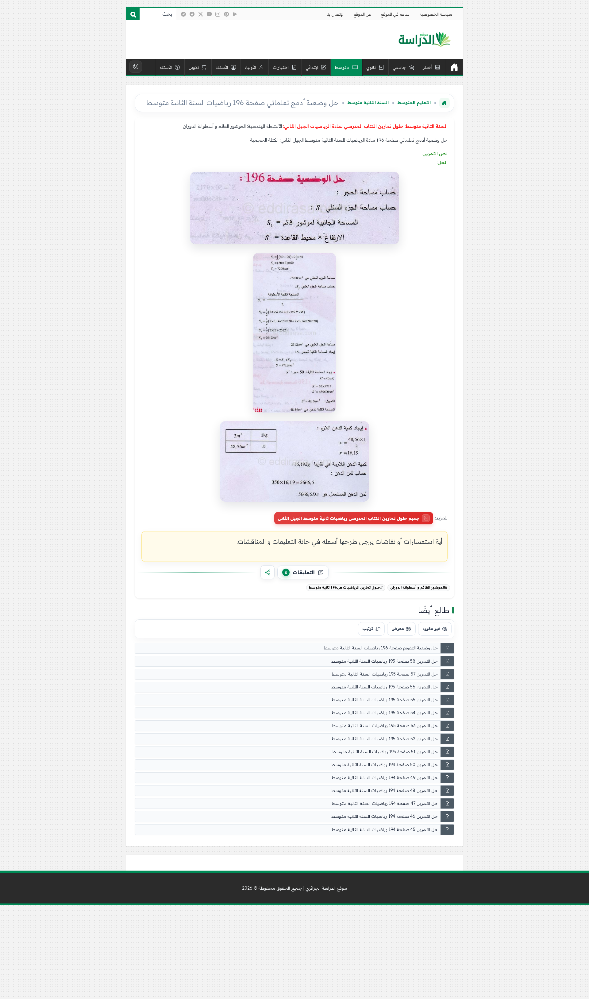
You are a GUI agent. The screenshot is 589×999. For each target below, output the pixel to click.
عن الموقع (362, 14)
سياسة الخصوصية (436, 14)
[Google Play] (235, 14)
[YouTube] (209, 14)
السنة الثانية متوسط (368, 102)
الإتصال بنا (335, 14)
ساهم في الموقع (395, 14)
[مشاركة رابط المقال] (267, 572)
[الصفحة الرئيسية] (444, 103)
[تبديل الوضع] (135, 67)
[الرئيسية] (454, 67)
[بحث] (133, 14)
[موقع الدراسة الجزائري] (424, 39)
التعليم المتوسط (414, 102)
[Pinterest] (226, 14)
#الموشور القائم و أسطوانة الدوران (419, 587)
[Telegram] (183, 14)
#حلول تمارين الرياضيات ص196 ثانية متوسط (346, 587)
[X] (200, 14)
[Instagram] (218, 14)
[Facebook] (192, 14)
